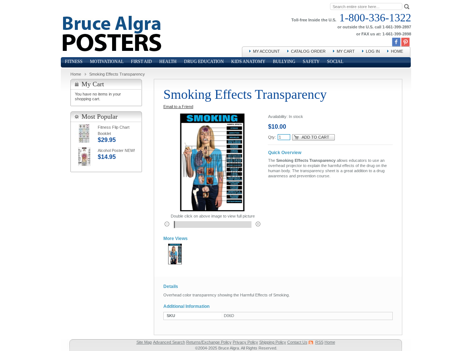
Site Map (144, 342)
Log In (373, 51)
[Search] (406, 6)
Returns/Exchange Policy (209, 342)
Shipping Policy (272, 342)
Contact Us (297, 342)
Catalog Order (308, 51)
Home (397, 51)
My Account (266, 51)
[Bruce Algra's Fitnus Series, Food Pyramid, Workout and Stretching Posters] (111, 18)
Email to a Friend (178, 106)
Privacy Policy (245, 342)
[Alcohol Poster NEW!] (84, 156)
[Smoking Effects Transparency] (174, 254)
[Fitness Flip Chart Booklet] (84, 133)
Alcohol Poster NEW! (116, 150)
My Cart (346, 51)
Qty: (272, 137)
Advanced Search (169, 342)
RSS (319, 342)
